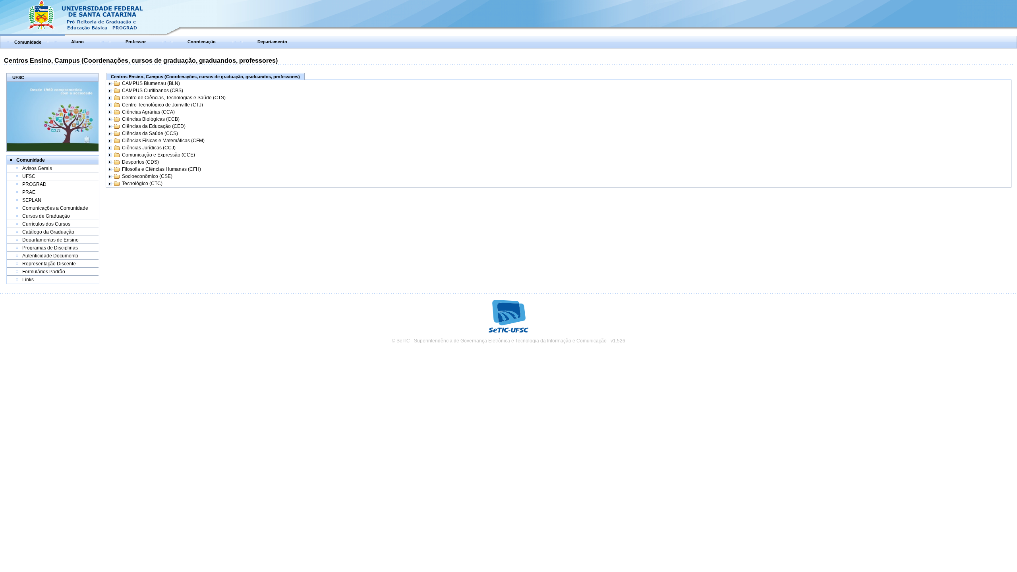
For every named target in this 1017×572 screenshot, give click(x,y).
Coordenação (202, 41)
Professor (136, 41)
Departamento (272, 41)
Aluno (77, 41)
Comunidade (27, 42)
